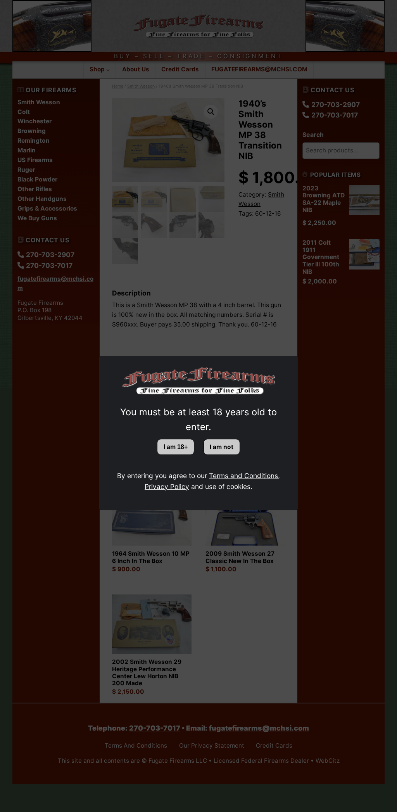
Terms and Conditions (243, 476)
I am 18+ (176, 447)
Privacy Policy (167, 486)
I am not (221, 447)
